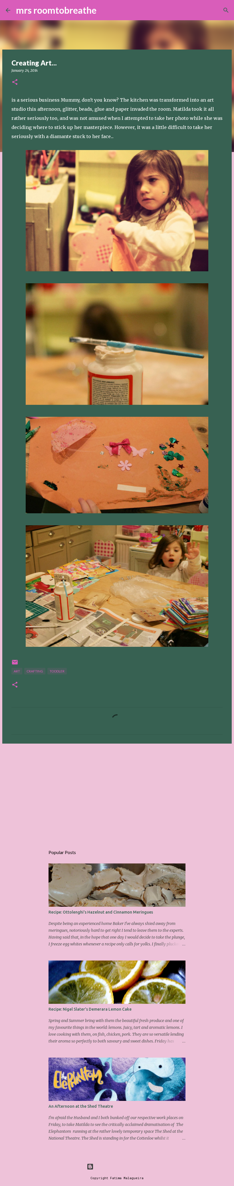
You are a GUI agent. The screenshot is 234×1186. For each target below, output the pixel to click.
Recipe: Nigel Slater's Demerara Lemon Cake (90, 1009)
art (17, 671)
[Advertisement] (117, 792)
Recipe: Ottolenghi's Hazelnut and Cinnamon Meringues (101, 912)
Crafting (35, 671)
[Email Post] (14, 664)
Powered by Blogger (120, 1166)
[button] (14, 82)
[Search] (104, 10)
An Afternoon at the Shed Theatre (81, 1106)
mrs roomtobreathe (56, 10)
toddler (57, 671)
